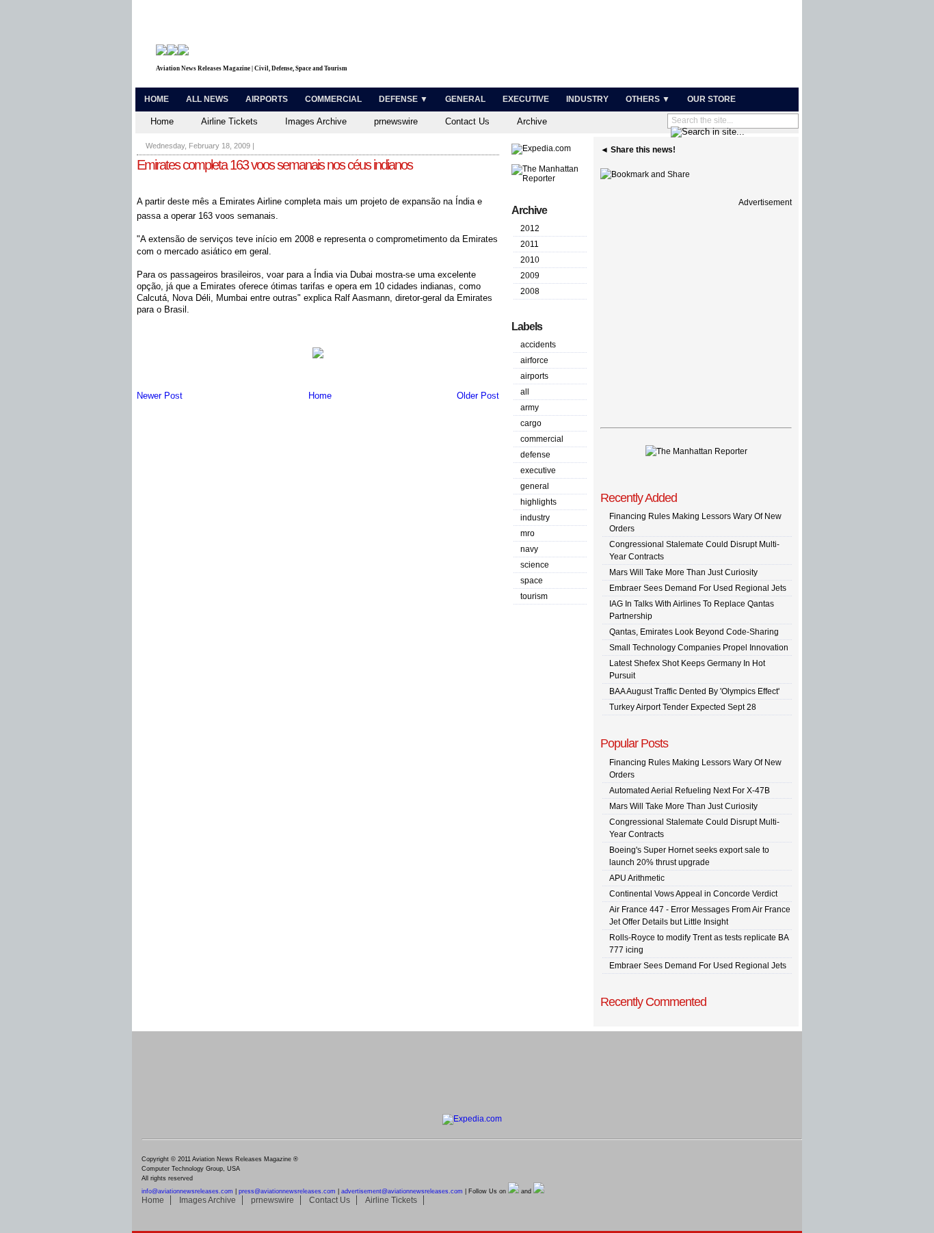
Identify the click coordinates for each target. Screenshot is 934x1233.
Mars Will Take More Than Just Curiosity (683, 572)
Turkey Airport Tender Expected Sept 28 (682, 707)
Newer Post (160, 395)
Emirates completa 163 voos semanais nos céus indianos (274, 164)
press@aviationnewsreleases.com (287, 1191)
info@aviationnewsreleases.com (187, 1191)
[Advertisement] (635, 46)
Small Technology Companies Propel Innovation (698, 647)
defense (535, 455)
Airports (266, 99)
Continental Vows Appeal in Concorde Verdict (693, 894)
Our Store (711, 99)
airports (534, 376)
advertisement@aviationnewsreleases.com (402, 1191)
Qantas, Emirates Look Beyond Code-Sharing (694, 632)
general (534, 486)
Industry (587, 99)
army (529, 407)
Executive (526, 99)
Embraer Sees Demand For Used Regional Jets (697, 588)
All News (207, 99)
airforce (534, 360)
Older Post (478, 395)
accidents (538, 344)
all (524, 392)
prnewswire (396, 121)
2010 (529, 260)
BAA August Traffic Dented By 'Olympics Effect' (694, 691)
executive (538, 470)
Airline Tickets (229, 121)
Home (156, 99)
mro (527, 533)
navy (529, 549)
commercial (541, 439)
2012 (529, 228)
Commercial (333, 99)
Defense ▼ (403, 99)
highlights (538, 502)
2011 (529, 244)
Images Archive (316, 121)
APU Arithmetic (637, 878)
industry (535, 517)
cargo (531, 423)
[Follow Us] (513, 1191)
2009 (529, 275)
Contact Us (467, 121)
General (465, 99)
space (531, 580)
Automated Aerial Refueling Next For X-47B (689, 790)
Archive (532, 121)
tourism (534, 596)
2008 (529, 291)
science (534, 565)
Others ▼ (648, 99)
